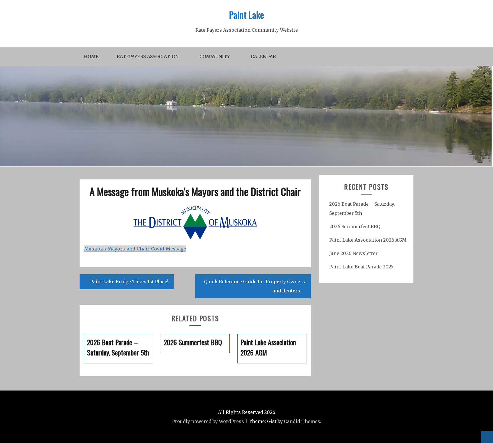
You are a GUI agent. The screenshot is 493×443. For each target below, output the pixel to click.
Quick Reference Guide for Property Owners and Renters (254, 286)
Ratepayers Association (148, 56)
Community (214, 56)
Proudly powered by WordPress (208, 421)
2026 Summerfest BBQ (354, 226)
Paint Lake (246, 14)
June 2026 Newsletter (353, 253)
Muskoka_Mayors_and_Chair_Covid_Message (135, 249)
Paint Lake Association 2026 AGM (368, 240)
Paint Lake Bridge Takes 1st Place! (129, 281)
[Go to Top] (487, 437)
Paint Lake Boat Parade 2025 (361, 267)
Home (91, 56)
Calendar (263, 56)
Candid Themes (302, 421)
